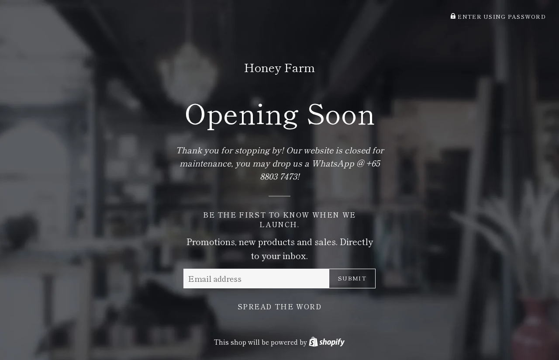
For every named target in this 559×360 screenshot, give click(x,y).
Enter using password (501, 16)
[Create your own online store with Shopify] (327, 341)
